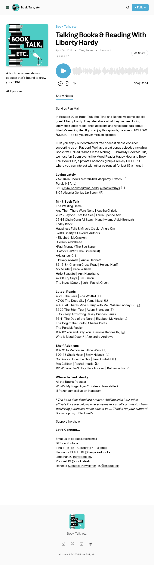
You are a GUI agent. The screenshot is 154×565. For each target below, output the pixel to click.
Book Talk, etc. (31, 7)
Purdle (60, 183)
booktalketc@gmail (84, 439)
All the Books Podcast (71, 382)
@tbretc (85, 448)
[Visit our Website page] (81, 543)
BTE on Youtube (67, 443)
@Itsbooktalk (110, 466)
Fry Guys (71, 278)
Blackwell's (86, 413)
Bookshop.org (66, 413)
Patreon (84, 147)
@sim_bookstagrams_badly (80, 188)
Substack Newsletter (82, 466)
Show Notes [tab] (64, 96)
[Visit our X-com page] (72, 543)
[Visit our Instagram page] (63, 543)
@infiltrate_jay (82, 457)
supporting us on (67, 147)
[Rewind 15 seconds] (60, 83)
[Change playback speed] (75, 83)
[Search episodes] (127, 7)
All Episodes (14, 91)
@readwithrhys (110, 188)
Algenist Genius (73, 192)
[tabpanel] (102, 298)
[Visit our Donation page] (90, 543)
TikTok (69, 448)
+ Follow (140, 7)
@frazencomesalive (70, 391)
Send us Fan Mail (67, 108)
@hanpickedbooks (97, 452)
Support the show (68, 421)
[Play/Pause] (63, 70)
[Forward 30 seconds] (67, 83)
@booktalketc (81, 461)
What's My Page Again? (72, 386)
